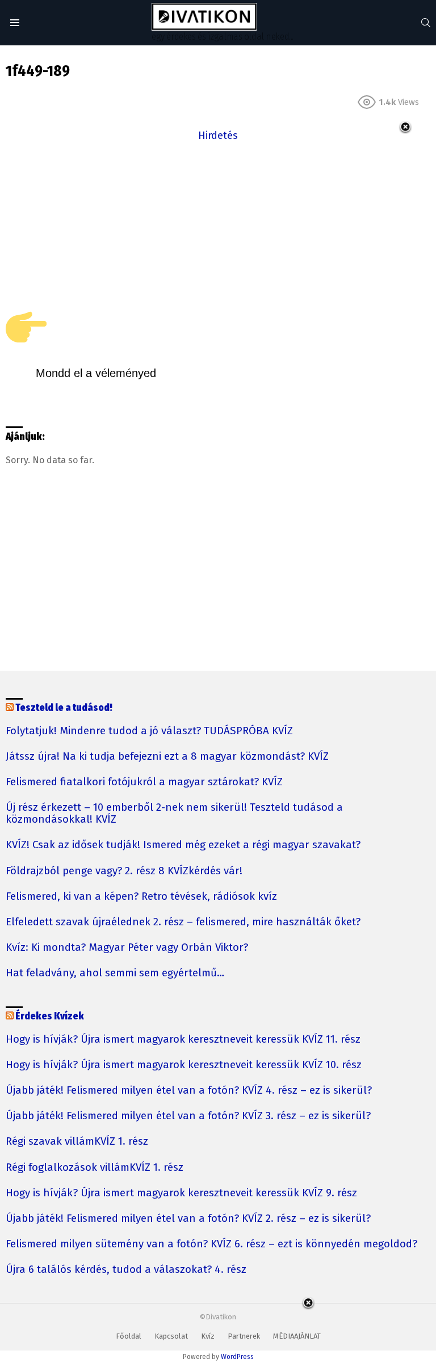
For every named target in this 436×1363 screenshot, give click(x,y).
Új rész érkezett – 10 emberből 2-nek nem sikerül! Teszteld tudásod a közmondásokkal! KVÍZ (174, 814)
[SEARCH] (425, 23)
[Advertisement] (218, 223)
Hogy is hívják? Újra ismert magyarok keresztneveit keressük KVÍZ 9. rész (181, 1193)
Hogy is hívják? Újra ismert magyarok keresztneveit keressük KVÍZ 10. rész (184, 1065)
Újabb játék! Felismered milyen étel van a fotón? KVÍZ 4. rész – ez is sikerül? (189, 1091)
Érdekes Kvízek (49, 1016)
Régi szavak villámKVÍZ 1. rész (77, 1142)
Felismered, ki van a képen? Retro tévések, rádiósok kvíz (141, 897)
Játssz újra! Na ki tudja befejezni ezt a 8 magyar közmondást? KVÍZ (167, 757)
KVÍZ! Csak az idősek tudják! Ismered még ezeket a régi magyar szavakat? (183, 845)
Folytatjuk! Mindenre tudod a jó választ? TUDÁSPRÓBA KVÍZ (149, 731)
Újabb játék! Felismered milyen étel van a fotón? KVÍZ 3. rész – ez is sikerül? (188, 1116)
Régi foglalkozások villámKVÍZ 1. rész (94, 1168)
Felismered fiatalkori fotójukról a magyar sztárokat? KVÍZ (144, 782)
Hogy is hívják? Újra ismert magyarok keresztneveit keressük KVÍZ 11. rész (183, 1039)
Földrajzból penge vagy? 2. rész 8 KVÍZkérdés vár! (124, 871)
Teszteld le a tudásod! (63, 708)
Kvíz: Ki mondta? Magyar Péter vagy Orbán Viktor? (127, 948)
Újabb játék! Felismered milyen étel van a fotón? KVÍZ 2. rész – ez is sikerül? (188, 1219)
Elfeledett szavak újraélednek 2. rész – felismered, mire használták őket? (183, 922)
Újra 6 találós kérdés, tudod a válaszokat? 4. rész (126, 1270)
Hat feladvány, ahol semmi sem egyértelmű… (115, 973)
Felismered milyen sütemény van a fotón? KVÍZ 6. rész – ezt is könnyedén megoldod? (211, 1244)
